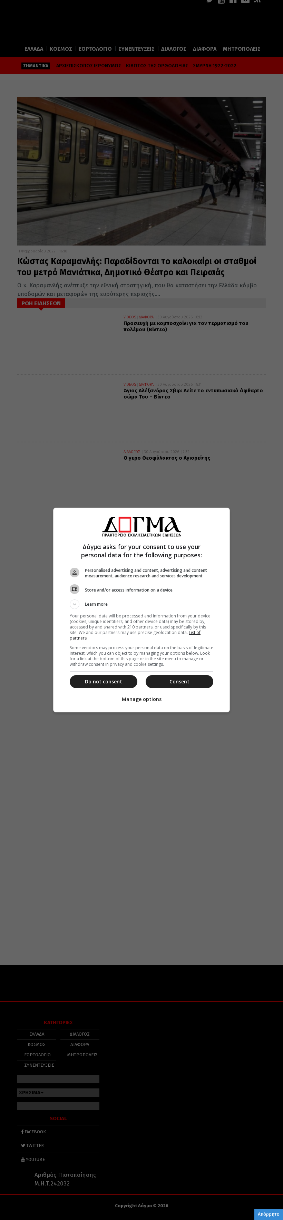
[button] (141, 604)
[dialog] (141, 610)
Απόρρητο (269, 1214)
